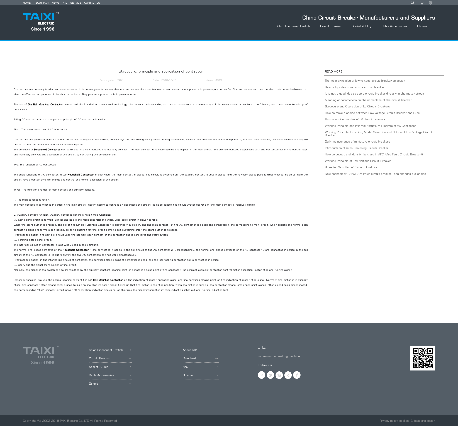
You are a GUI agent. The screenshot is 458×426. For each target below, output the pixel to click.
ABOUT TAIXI (41, 2)
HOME (27, 2)
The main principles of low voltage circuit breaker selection (365, 80)
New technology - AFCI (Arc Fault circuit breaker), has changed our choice (375, 173)
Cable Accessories (394, 26)
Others (422, 26)
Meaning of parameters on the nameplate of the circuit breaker (368, 100)
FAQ (65, 2)
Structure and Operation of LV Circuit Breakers (357, 106)
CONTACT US (92, 2)
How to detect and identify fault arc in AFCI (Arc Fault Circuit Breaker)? (374, 154)
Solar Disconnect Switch (293, 26)
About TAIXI (190, 350)
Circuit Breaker (330, 26)
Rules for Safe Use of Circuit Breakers (351, 167)
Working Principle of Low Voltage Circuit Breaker (358, 161)
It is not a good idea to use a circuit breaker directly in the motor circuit (375, 93)
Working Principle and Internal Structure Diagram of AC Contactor (370, 125)
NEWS (56, 2)
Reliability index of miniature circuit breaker (354, 87)
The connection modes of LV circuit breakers (355, 119)
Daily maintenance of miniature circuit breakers (357, 141)
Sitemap (188, 375)
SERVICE (75, 2)
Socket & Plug (361, 26)
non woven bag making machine (278, 356)
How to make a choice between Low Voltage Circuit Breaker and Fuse (372, 113)
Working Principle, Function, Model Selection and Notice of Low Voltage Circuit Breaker (379, 133)
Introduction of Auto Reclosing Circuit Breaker (356, 148)
